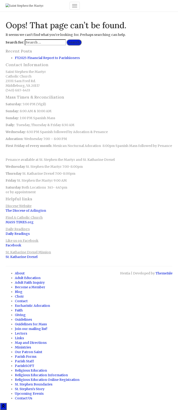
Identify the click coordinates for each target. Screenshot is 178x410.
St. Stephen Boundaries (33, 384)
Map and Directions (31, 343)
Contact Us (23, 398)
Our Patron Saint (28, 352)
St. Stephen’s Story (29, 389)
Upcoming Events (29, 393)
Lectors (21, 333)
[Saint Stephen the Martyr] (36, 6)
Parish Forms (25, 356)
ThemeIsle (164, 273)
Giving (20, 315)
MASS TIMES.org (20, 222)
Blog (18, 292)
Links (19, 338)
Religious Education (31, 370)
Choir (19, 296)
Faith (19, 310)
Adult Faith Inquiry (30, 282)
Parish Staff (24, 361)
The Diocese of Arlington (26, 210)
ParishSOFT (24, 366)
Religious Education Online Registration (47, 380)
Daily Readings (18, 234)
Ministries (23, 347)
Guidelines (23, 319)
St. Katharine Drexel (22, 257)
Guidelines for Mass (31, 324)
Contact (21, 301)
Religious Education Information (41, 375)
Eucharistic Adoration (32, 306)
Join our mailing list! (31, 329)
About (20, 273)
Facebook (13, 245)
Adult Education (28, 278)
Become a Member (30, 287)
